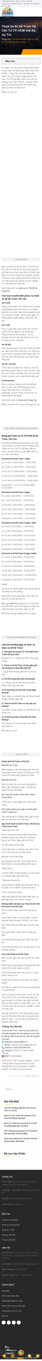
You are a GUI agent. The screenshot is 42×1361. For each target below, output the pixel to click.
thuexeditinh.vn (21, 1042)
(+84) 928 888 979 (21, 1047)
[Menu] (38, 12)
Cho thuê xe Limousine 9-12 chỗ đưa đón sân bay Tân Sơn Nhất (20, 1132)
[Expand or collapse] (37, 61)
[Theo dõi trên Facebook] (4, 1323)
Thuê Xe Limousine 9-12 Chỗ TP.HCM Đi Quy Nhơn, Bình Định (20, 1139)
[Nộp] (35, 1089)
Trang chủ (6, 39)
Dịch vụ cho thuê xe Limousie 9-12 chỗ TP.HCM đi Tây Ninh (20, 1116)
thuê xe (13, 603)
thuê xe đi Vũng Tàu (28, 400)
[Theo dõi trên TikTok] (14, 1323)
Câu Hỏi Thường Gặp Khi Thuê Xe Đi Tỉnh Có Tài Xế (20, 1109)
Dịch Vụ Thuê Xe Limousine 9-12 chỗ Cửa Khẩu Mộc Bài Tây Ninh (20, 1124)
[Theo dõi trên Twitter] (19, 1323)
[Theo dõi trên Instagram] (9, 1323)
